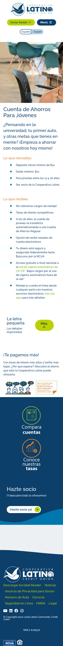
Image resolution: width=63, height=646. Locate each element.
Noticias (50, 585)
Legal (53, 603)
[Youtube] (5, 611)
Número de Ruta (17, 597)
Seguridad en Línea (19, 603)
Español (26, 31)
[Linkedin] (11, 611)
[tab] (31, 325)
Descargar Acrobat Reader (22, 585)
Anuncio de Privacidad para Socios (29, 591)
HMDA (40, 603)
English (38, 31)
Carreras (38, 597)
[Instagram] (22, 611)
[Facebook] (16, 611)
